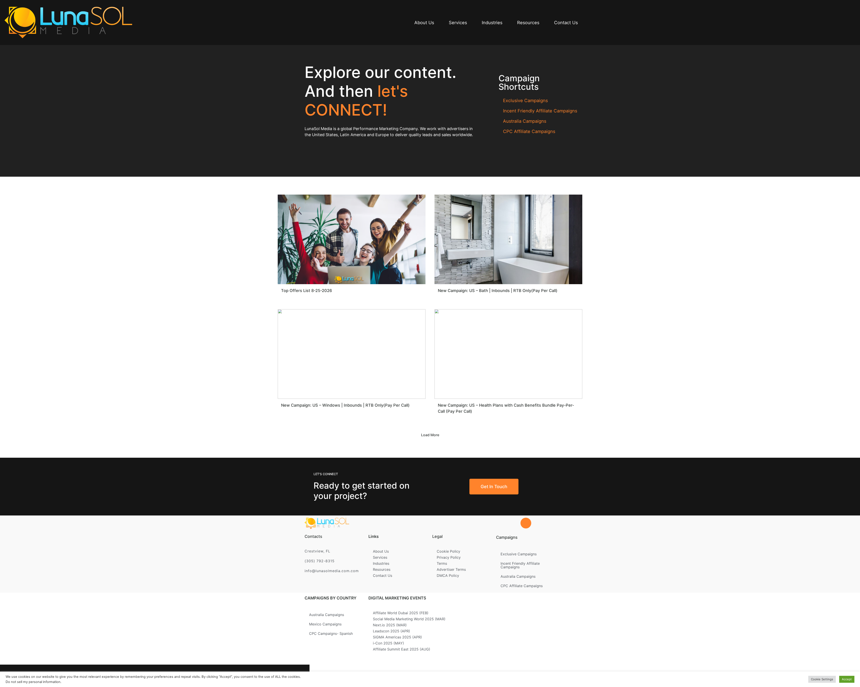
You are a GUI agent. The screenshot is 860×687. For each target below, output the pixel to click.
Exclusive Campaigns (525, 100)
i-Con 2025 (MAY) (388, 643)
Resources (528, 22)
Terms (442, 563)
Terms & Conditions (438, 674)
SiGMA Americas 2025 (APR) (397, 637)
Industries (492, 22)
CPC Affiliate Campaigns (529, 131)
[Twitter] (248, 675)
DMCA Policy (448, 575)
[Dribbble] (277, 675)
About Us (424, 22)
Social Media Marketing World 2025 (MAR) (409, 619)
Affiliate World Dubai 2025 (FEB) (400, 613)
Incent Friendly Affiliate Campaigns (540, 111)
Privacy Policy (449, 557)
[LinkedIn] (262, 675)
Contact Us (566, 22)
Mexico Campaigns (325, 624)
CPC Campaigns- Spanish (331, 633)
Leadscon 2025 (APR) (391, 631)
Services (458, 22)
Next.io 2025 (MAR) (390, 625)
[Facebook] (233, 675)
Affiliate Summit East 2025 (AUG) (401, 649)
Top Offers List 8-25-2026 (306, 290)
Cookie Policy (448, 551)
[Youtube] (291, 675)
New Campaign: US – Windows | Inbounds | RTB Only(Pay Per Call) (345, 405)
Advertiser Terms (451, 569)
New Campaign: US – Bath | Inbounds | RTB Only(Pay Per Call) (497, 290)
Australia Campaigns (524, 121)
